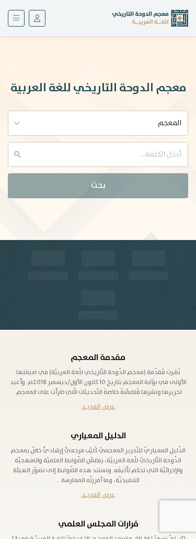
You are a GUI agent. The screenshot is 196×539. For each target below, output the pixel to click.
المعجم (169, 123)
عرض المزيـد (98, 406)
